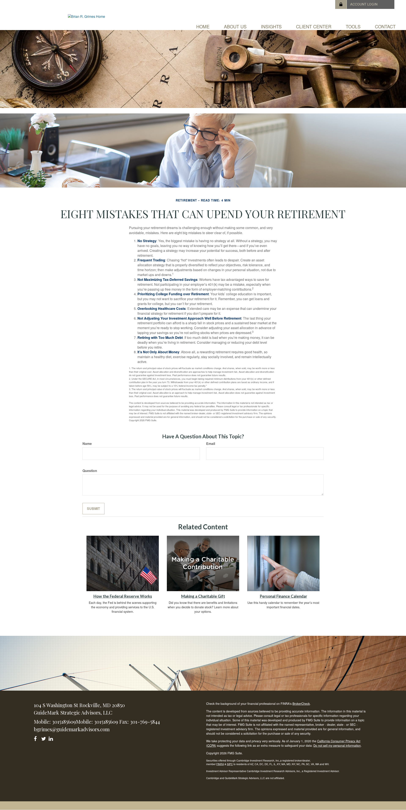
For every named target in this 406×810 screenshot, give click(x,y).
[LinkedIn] (51, 738)
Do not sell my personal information (337, 745)
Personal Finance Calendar (283, 596)
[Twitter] (44, 738)
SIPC (230, 764)
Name (87, 443)
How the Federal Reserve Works (122, 596)
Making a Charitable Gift (203, 596)
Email (210, 443)
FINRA (220, 764)
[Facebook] (37, 738)
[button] (235, 26)
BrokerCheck (301, 703)
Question (89, 470)
